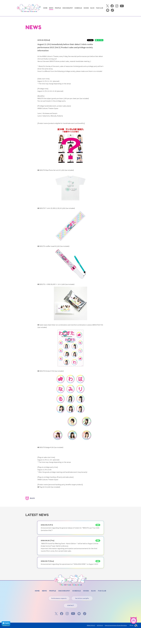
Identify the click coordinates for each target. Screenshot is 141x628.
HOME (45, 8)
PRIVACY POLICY (91, 625)
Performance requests (59, 598)
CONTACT (70, 605)
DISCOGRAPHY (68, 8)
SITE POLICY (100, 625)
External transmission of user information (116, 625)
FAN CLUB (99, 8)
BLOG (92, 8)
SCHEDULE (78, 8)
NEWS (51, 8)
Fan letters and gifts (82, 598)
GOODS (86, 8)
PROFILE (58, 8)
